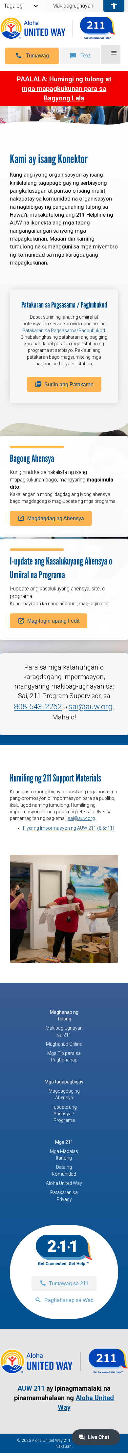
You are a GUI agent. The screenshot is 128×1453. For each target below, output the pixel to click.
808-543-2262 (38, 706)
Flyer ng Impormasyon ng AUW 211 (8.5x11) (68, 828)
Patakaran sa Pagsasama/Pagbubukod (63, 330)
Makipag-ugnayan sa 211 (64, 1031)
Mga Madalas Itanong (64, 1155)
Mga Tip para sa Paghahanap (64, 1056)
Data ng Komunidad (64, 1170)
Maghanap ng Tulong (64, 1015)
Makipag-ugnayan (73, 6)
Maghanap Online (64, 1044)
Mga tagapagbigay (64, 1081)
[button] (32, 56)
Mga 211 (64, 1142)
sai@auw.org (91, 706)
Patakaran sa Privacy (64, 1196)
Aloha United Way (64, 1183)
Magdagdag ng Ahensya (64, 1094)
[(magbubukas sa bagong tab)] (64, 1370)
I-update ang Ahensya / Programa (64, 1113)
